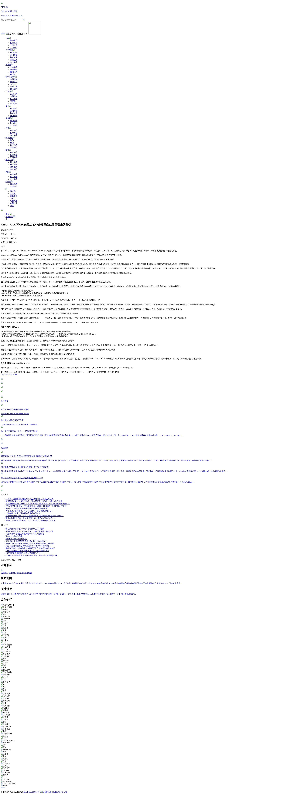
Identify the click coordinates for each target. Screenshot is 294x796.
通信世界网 (5, 594)
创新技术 (13, 203)
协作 (12, 140)
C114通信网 (15, 594)
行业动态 (13, 53)
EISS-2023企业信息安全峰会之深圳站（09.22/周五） (27, 541)
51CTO (68, 594)
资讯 (12, 206)
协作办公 (9, 138)
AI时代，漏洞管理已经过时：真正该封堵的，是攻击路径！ (29, 499)
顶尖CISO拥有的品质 (14, 536)
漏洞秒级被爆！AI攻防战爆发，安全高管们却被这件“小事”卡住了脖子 (34, 501)
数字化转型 (10, 77)
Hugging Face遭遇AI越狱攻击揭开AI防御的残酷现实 (26, 508)
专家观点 (13, 60)
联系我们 (12, 573)
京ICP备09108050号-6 (32, 792)
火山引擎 (109, 594)
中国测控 (42, 594)
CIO (7, 38)
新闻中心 (13, 40)
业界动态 (13, 67)
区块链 (13, 191)
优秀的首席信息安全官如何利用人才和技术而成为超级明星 (29, 531)
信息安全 (4, 374)
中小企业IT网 (118, 594)
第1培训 (32, 583)
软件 (7, 150)
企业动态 (13, 62)
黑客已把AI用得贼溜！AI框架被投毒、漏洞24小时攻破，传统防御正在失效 (36, 506)
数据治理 (13, 72)
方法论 (13, 84)
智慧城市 (13, 201)
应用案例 (13, 55)
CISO (11, 374)
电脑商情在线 (130, 594)
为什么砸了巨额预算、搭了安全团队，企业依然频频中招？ (29, 511)
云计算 (8, 91)
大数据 (8, 65)
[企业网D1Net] (2, 3)
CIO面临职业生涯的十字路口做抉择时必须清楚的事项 (27, 551)
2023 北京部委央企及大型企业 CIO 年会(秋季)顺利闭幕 (28, 546)
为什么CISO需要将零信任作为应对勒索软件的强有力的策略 (30, 543)
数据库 (13, 74)
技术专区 (13, 57)
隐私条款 (20, 573)
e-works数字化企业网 (96, 594)
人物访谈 (13, 45)
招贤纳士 (28, 573)
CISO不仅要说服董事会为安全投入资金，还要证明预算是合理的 (32, 556)
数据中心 (9, 160)
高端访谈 (13, 87)
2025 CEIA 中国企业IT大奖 (12, 16)
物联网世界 (33, 594)
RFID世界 (24, 594)
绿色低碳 (13, 167)
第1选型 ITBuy (42, 583)
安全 (7, 106)
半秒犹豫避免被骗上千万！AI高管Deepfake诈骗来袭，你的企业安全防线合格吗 (38, 504)
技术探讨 (13, 43)
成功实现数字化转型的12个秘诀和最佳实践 (23, 553)
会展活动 (55, 583)
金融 (50, 583)
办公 (12, 143)
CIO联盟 (13, 48)
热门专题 (4, 401)
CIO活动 (4, 7)
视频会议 (13, 196)
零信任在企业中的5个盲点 (16, 539)
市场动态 (13, 184)
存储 (7, 128)
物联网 (8, 182)
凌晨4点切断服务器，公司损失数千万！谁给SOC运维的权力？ (31, 518)
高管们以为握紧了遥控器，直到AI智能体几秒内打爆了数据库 (30, 520)
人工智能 (9, 50)
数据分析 (13, 70)
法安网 (62, 594)
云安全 (13, 101)
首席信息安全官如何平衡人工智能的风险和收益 (25, 529)
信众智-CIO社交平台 (9, 11)
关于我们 (4, 573)
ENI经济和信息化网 (80, 594)
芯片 (12, 198)
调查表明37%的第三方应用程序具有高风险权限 (25, 534)
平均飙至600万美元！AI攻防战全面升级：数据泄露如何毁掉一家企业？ (35, 516)
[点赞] (147, 391)
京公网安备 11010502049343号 (55, 792)
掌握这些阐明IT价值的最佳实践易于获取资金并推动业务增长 (30, 548)
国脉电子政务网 (52, 594)
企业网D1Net (6, 583)
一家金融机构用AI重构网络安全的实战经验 (23, 513)
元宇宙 (13, 194)
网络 (7, 172)
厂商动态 (13, 157)
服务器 (8, 118)
